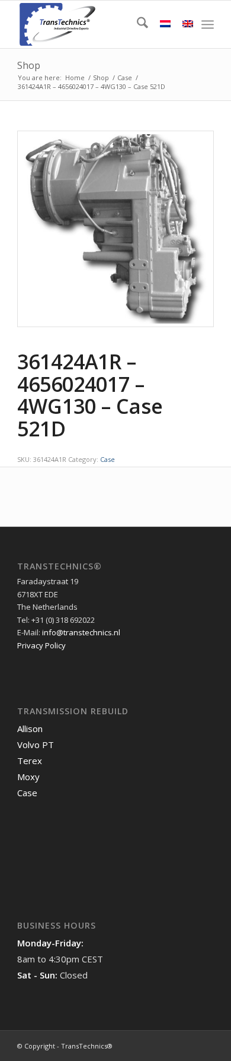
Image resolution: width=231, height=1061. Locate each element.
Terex (29, 761)
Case (107, 459)
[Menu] (207, 24)
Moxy (28, 777)
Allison (30, 728)
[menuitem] (136, 24)
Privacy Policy (41, 645)
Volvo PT (35, 744)
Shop (28, 65)
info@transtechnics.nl (81, 632)
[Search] (136, 24)
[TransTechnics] (95, 24)
